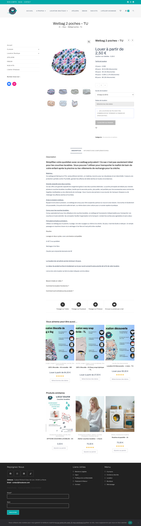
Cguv (77, 475)
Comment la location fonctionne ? (57, 286)
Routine (48, 231)
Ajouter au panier (105, 122)
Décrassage (111, 484)
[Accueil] (59, 27)
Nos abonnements (122, 363)
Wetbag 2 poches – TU (75, 27)
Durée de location (101, 91)
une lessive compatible (74, 236)
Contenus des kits (113, 475)
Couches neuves (93, 436)
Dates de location (101, 100)
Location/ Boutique (13, 53)
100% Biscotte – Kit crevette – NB (60, 367)
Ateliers (94, 435)
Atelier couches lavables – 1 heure (90, 439)
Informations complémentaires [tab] (96, 150)
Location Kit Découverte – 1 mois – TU (120, 366)
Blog (20, 2)
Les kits (69, 363)
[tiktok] (31, 474)
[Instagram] (130, 2)
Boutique (110, 481)
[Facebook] (127, 2)
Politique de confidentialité (83, 478)
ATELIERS (10, 57)
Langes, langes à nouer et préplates (56, 363)
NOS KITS (10, 65)
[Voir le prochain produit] (132, 40)
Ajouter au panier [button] (60, 448)
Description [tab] (76, 150)
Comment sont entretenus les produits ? (59, 291)
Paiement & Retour (81, 481)
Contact (27, 2)
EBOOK (10, 61)
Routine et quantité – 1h (120, 437)
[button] (89, 41)
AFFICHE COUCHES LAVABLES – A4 (60, 439)
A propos (10, 49)
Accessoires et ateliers (110, 137)
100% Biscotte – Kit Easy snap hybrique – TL (90, 369)
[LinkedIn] (133, 2)
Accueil (9, 45)
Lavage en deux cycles (54, 236)
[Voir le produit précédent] (128, 40)
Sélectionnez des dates (60, 380)
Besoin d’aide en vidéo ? (54, 281)
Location (109, 478)
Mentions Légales (81, 471)
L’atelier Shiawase (13, 69)
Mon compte (12, 2)
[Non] (138, 523)
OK (130, 522)
